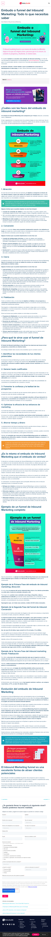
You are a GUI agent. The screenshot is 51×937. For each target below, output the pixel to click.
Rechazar (44, 934)
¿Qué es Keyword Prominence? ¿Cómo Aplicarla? (14, 913)
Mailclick (6, 22)
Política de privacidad (23, 935)
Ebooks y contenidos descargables (34, 927)
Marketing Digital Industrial (22, 923)
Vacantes (44, 923)
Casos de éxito (33, 922)
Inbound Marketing (34, 60)
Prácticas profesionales (45, 926)
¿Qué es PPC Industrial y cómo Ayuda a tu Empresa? (14, 910)
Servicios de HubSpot (22, 926)
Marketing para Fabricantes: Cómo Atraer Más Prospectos (16, 903)
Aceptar (35, 934)
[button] (49, 3)
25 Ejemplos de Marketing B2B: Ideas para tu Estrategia (15, 906)
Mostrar (9, 79)
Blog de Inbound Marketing (15, 22)
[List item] (3, 924)
